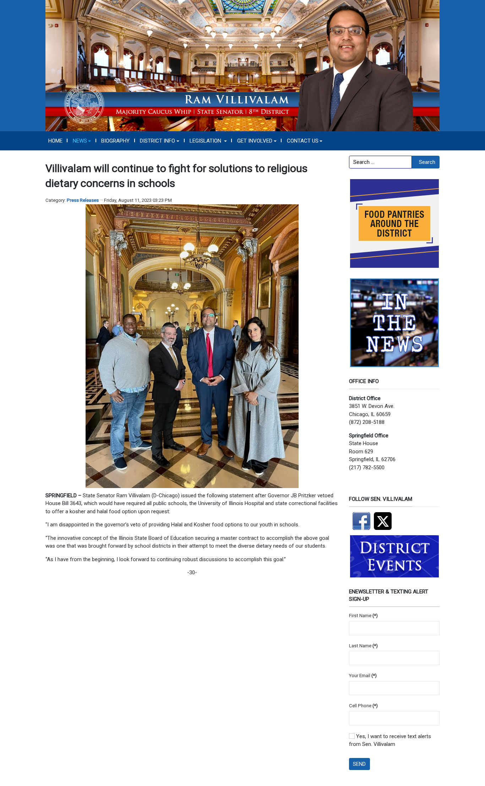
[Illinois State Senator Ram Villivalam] (242, 65)
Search (427, 162)
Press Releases (83, 200)
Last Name (363, 645)
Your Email (363, 675)
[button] (82, 141)
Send (359, 764)
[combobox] (380, 162)
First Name (363, 615)
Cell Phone (363, 705)
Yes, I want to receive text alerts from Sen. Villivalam (390, 740)
